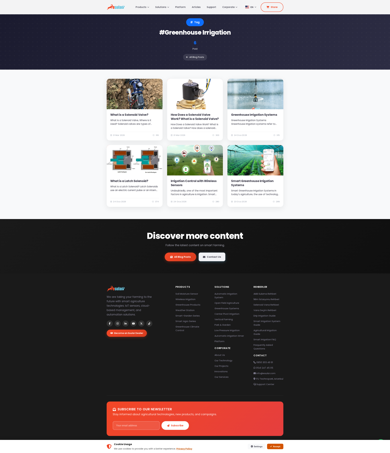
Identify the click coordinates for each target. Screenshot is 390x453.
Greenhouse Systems (226, 308)
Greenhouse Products (188, 304)
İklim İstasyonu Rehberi (266, 299)
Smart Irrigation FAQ (265, 339)
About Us (219, 355)
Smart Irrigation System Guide (267, 323)
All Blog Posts (196, 57)
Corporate (228, 7)
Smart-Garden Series (188, 315)
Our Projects (221, 366)
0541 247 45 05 (264, 367)
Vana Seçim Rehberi (265, 310)
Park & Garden (222, 324)
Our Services (221, 377)
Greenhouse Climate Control (187, 328)
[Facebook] (110, 323)
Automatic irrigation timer (229, 335)
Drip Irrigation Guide (265, 315)
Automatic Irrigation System (225, 295)
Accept (276, 446)
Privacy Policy (184, 448)
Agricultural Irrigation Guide (265, 332)
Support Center (265, 384)
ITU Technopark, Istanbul (269, 378)
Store (274, 7)
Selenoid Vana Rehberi (266, 304)
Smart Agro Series (186, 321)
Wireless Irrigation (185, 299)
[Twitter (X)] (141, 323)
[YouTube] (133, 323)
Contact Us (214, 257)
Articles (196, 7)
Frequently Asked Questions (263, 346)
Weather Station (185, 310)
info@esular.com (265, 373)
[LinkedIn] (125, 323)
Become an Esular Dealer (128, 333)
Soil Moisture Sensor (187, 293)
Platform (180, 7)
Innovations (221, 371)
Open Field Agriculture (226, 302)
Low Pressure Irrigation (227, 330)
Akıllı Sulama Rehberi (265, 293)
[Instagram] (118, 323)
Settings (258, 446)
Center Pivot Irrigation (226, 313)
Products (141, 7)
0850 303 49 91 (264, 362)
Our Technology (223, 360)
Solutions (160, 7)
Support (211, 7)
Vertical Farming (223, 319)
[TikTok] (149, 323)
